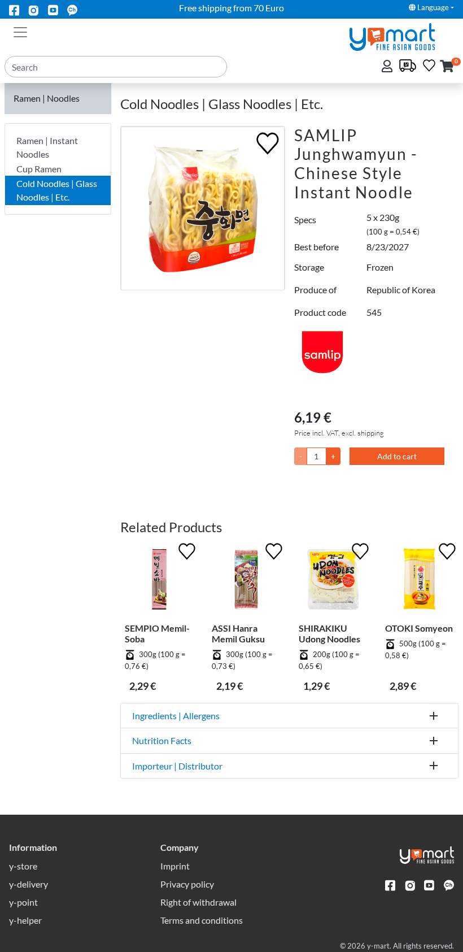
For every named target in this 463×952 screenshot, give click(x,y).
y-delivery (28, 884)
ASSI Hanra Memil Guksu (238, 633)
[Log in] (388, 67)
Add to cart (397, 456)
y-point (23, 902)
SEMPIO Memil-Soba (157, 633)
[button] (446, 67)
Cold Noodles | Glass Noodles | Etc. (56, 190)
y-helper (25, 920)
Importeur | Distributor (177, 765)
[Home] (401, 36)
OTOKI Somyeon (419, 628)
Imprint (175, 865)
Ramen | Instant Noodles (47, 147)
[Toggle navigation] (20, 31)
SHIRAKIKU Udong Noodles (329, 633)
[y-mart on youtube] (53, 9)
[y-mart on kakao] (72, 9)
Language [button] (432, 7)
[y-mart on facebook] (14, 9)
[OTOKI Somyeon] (419, 581)
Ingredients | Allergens (176, 715)
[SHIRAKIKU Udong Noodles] (333, 581)
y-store (23, 865)
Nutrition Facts (161, 740)
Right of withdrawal (198, 902)
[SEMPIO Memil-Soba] (159, 581)
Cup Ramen (39, 168)
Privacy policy (187, 884)
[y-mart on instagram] (33, 9)
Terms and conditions (201, 920)
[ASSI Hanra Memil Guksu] (246, 581)
